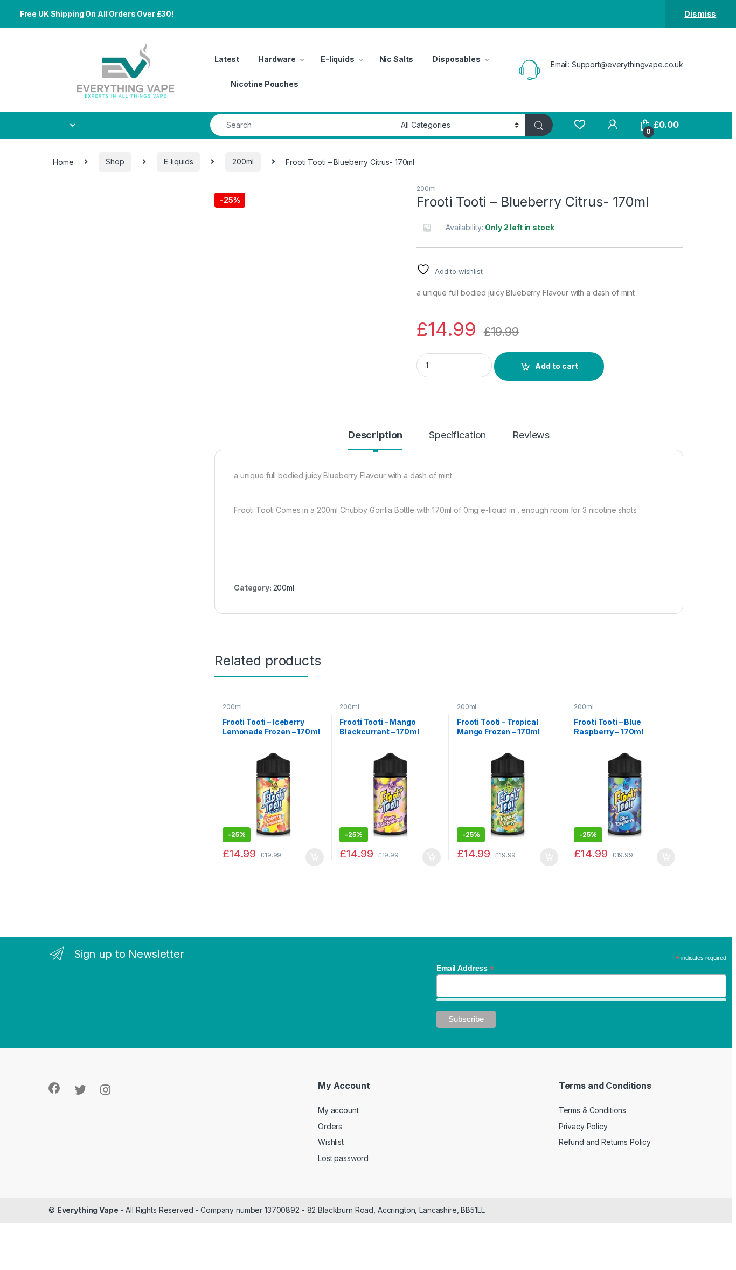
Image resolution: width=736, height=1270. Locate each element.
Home (63, 161)
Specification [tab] (457, 435)
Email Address (465, 968)
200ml (242, 161)
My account (338, 1110)
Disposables (456, 59)
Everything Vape (88, 1209)
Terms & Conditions (592, 1110)
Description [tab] (375, 435)
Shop (115, 161)
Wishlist (331, 1142)
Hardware (277, 59)
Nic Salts (396, 59)
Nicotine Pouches (264, 83)
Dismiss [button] (700, 13)
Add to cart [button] (314, 857)
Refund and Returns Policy (605, 1142)
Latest (226, 59)
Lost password (343, 1158)
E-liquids (338, 59)
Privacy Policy (583, 1126)
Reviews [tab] (531, 435)
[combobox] (302, 125)
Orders (330, 1126)
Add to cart (556, 365)
